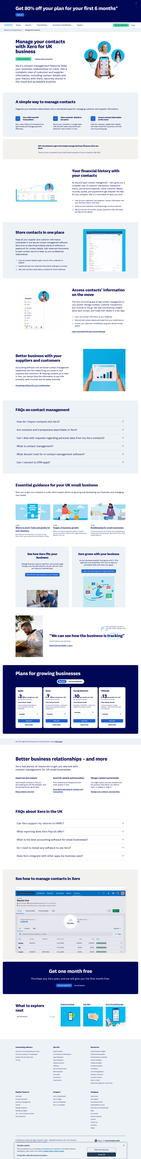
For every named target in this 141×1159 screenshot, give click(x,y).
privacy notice (59, 1151)
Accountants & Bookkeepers (62, 25)
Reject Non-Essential (101, 1150)
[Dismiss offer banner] (136, 3)
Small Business (42, 25)
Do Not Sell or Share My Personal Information (32, 1155)
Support (79, 25)
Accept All (101, 1155)
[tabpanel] (70, 707)
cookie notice (48, 1151)
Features (28, 25)
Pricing (18, 25)
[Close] (124, 1145)
